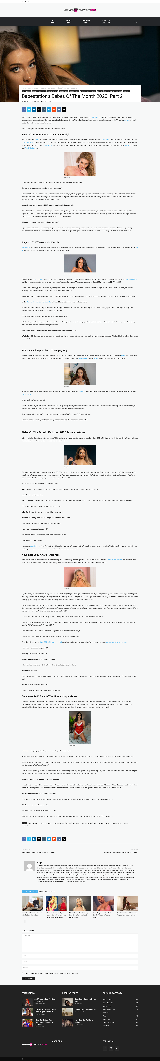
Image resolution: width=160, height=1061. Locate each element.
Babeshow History (74, 91)
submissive (34, 546)
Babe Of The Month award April (51, 642)
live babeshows (87, 823)
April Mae (43, 88)
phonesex (48, 145)
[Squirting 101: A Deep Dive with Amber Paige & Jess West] (27, 1012)
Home (24, 88)
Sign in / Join (25, 1)
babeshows (39, 279)
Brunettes (99, 91)
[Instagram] (111, 1048)
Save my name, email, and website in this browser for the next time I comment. (51, 973)
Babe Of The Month (53, 91)
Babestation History (85, 91)
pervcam (127, 120)
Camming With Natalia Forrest (85, 1009)
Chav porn (25, 751)
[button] (135, 22)
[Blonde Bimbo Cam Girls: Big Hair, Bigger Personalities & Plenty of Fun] (80, 903)
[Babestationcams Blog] (80, 10)
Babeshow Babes (64, 91)
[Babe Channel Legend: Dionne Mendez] (67, 1002)
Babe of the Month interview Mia (39, 302)
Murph (26, 101)
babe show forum (131, 279)
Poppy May (126, 91)
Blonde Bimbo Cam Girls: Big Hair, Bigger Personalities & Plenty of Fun (78, 915)
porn (107, 823)
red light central (116, 823)
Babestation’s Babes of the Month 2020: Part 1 (38, 852)
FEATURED (86, 21)
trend (96, 358)
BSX (105, 91)
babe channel (42, 91)
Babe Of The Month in (115, 560)
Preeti (123, 355)
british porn (76, 823)
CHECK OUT (105, 21)
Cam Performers (33, 88)
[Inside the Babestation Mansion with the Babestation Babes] (32, 903)
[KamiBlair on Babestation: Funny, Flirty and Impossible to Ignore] (127, 903)
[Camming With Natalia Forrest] (67, 1012)
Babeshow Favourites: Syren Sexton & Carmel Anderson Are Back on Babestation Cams (56, 915)
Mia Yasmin (119, 91)
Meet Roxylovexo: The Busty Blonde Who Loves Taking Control (102, 915)
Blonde (93, 91)
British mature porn (28, 142)
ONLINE (68, 21)
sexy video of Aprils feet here (116, 642)
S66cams (81, 391)
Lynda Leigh (111, 91)
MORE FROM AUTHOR (47, 892)
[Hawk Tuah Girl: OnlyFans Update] (67, 1023)
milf (95, 823)
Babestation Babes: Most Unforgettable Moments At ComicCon (44, 1022)
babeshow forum (59, 823)
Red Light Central (31, 148)
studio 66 (25, 826)
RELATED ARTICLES (30, 892)
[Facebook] (105, 1048)
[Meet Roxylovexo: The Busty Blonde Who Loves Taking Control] (103, 903)
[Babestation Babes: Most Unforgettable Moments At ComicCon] (27, 1023)
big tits (68, 823)
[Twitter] (117, 1048)
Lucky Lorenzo (27, 394)
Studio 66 (127, 145)
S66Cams (126, 823)
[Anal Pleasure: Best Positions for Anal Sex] (27, 1002)
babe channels (97, 117)
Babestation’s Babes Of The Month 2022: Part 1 (121, 852)
